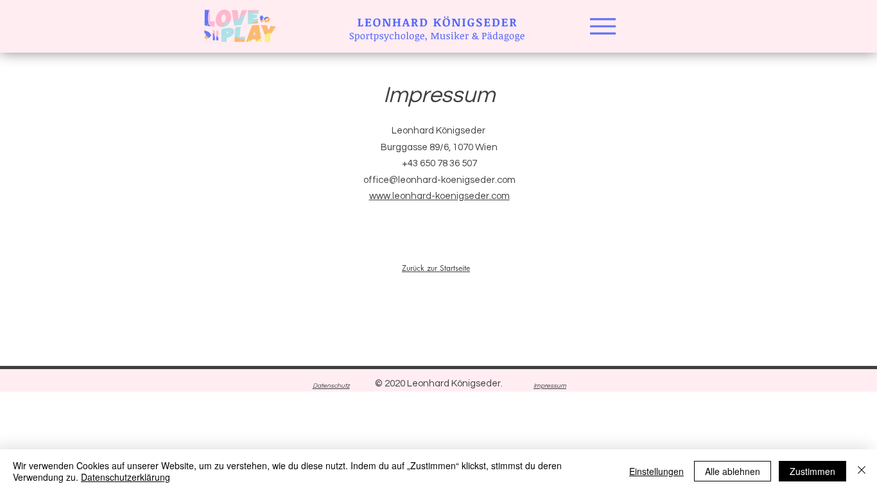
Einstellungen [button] (656, 471)
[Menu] (602, 26)
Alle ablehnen (732, 471)
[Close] (861, 471)
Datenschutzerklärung (125, 477)
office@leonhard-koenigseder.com (439, 180)
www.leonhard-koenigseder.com (439, 196)
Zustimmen (812, 471)
